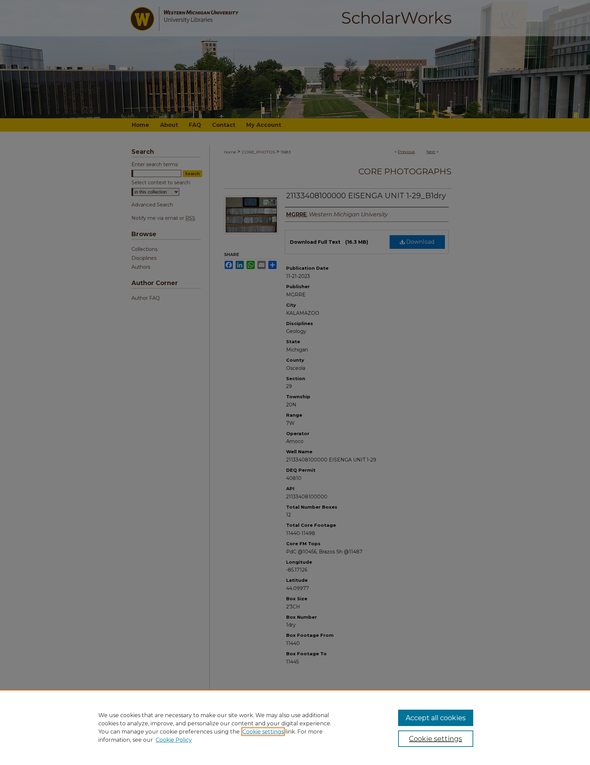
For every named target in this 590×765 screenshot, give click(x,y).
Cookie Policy (174, 740)
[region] (295, 727)
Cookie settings (263, 731)
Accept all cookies (436, 718)
